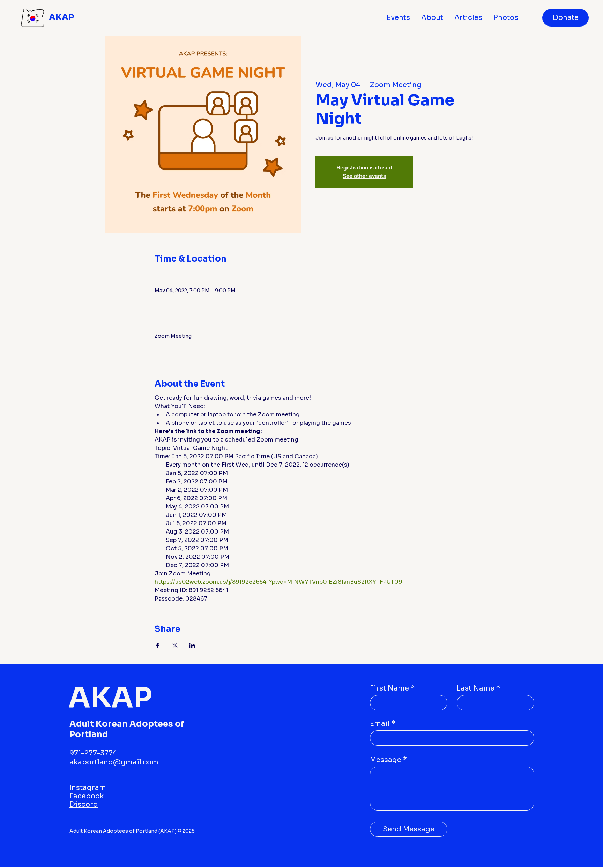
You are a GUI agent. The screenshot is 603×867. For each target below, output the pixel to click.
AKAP (61, 17)
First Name (389, 688)
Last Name (475, 688)
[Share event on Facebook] (158, 645)
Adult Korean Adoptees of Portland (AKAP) (123, 831)
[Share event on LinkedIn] (192, 645)
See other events (364, 176)
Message (385, 759)
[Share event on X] (175, 645)
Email (380, 723)
